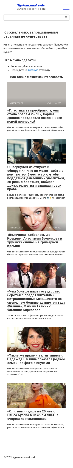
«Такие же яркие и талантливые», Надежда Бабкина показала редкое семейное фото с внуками (36, 359)
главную (33, 70)
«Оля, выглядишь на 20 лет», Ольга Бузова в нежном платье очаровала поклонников (32, 415)
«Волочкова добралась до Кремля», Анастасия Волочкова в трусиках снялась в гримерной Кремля (34, 240)
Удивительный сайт (31, 5)
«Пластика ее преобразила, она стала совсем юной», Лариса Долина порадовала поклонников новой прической (34, 115)
